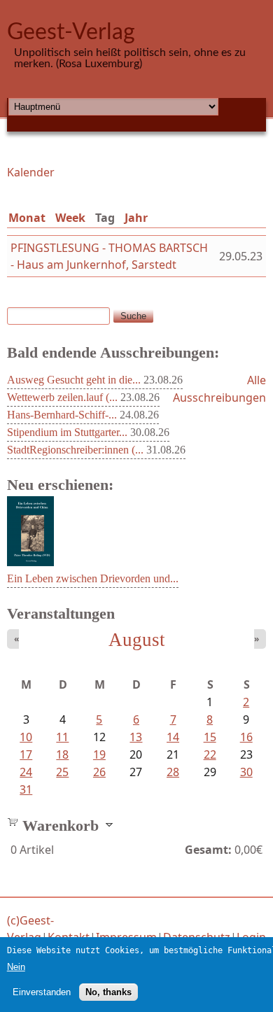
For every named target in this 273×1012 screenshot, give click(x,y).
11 (62, 737)
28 (173, 772)
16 (246, 737)
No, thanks (108, 992)
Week (70, 217)
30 (246, 772)
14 (173, 737)
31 (26, 789)
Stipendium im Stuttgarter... (67, 432)
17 (26, 754)
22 (210, 754)
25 (62, 772)
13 (136, 737)
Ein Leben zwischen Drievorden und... (92, 578)
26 (99, 772)
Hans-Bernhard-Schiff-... (62, 415)
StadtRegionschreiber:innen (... (75, 450)
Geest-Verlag (71, 32)
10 (26, 737)
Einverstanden (42, 992)
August (136, 639)
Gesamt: (208, 849)
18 (62, 754)
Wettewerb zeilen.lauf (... (62, 397)
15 (210, 737)
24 (26, 772)
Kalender (31, 172)
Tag (107, 217)
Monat (27, 217)
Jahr (136, 217)
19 (99, 754)
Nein (16, 967)
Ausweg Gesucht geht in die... (74, 380)
